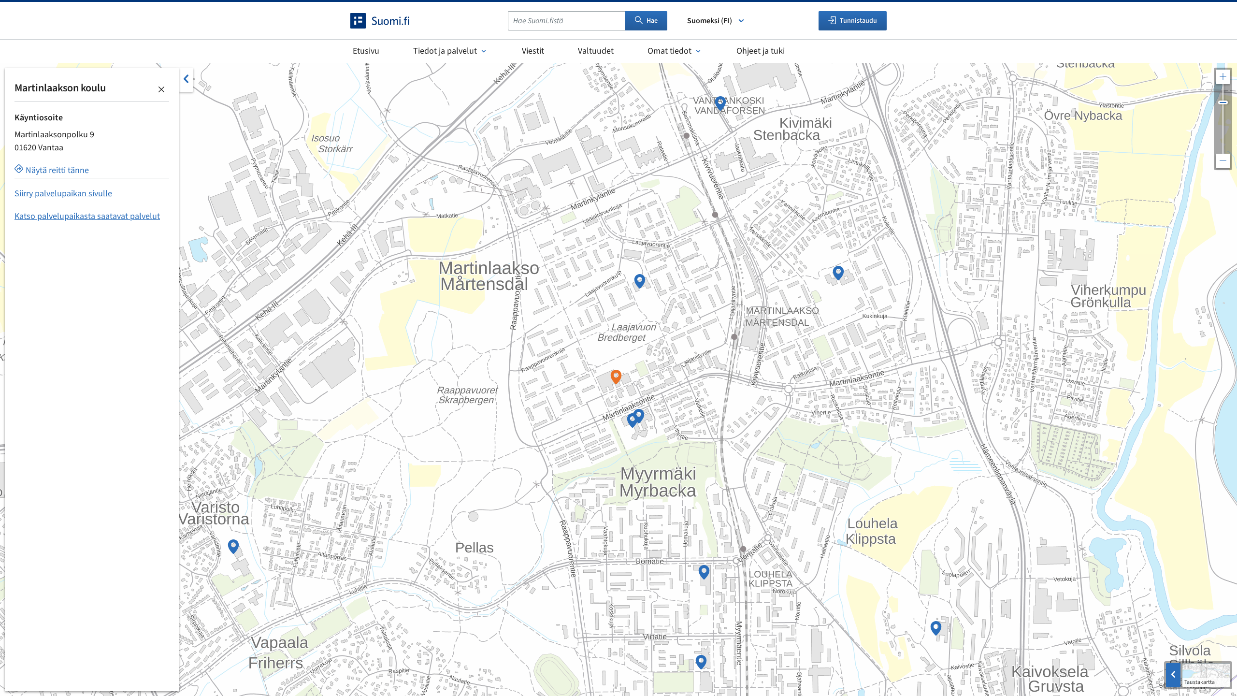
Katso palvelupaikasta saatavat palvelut (87, 216)
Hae (652, 21)
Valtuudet (596, 51)
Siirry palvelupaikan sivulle (63, 194)
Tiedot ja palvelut (445, 51)
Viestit (533, 51)
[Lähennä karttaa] (1223, 77)
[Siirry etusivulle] (388, 21)
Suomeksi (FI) (709, 20)
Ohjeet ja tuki (760, 51)
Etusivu (366, 51)
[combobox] (566, 20)
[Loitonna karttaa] (1223, 161)
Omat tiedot (669, 51)
